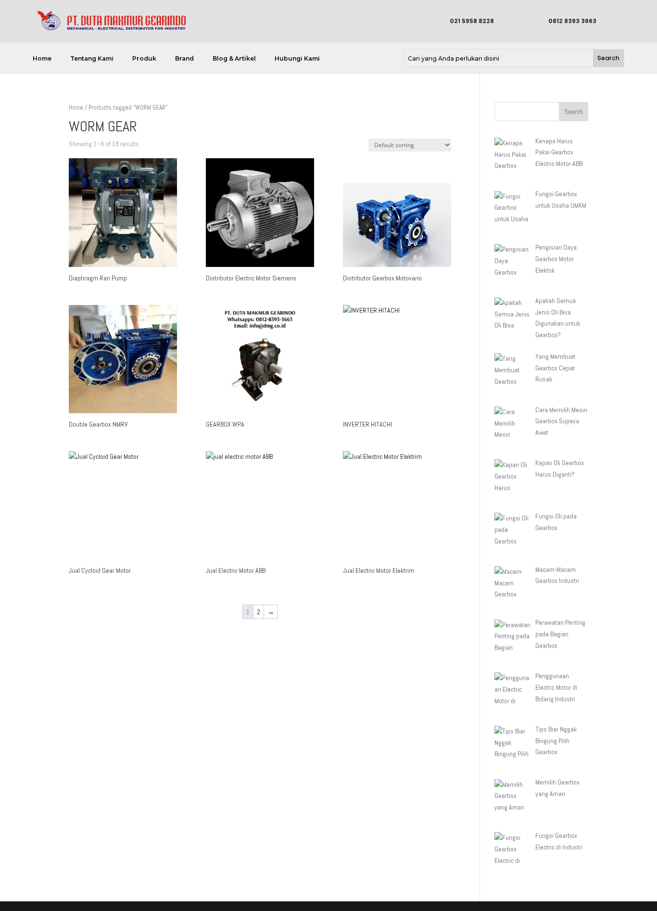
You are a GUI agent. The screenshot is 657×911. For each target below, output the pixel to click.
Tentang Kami (92, 58)
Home (42, 58)
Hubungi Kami (297, 58)
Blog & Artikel (234, 58)
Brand (184, 58)
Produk (144, 58)
